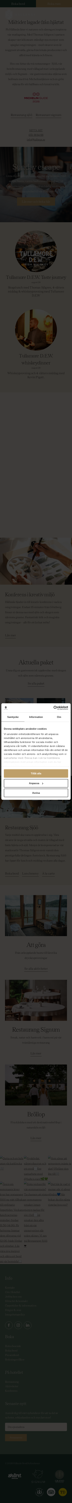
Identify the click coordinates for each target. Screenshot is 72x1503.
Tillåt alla (36, 773)
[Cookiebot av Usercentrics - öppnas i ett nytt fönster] (53, 708)
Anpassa (34, 783)
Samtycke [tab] (13, 717)
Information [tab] (36, 717)
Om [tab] (59, 717)
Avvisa (36, 792)
